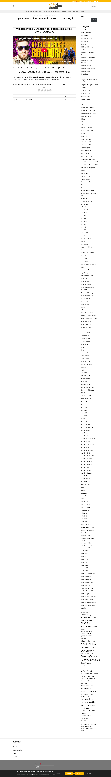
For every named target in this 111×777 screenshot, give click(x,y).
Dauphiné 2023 (85, 179)
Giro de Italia (84, 233)
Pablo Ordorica (87, 699)
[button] (87, 1)
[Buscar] (13, 6)
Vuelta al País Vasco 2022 (88, 602)
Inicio (27, 11)
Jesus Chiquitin (85, 673)
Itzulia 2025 (84, 258)
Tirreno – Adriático (86, 384)
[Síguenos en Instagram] (92, 1)
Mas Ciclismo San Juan (87, 686)
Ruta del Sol (84, 373)
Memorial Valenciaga (87, 293)
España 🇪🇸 (74, 1)
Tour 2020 (84, 404)
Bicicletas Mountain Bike (88, 68)
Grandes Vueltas (44, 11)
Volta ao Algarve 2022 (87, 538)
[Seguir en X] (94, 1)
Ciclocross (37, 15)
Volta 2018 (84, 513)
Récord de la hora (86, 361)
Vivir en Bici (83, 720)
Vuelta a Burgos (85, 585)
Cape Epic (84, 87)
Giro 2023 (84, 221)
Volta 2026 (84, 522)
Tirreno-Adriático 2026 (87, 390)
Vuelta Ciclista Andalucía (88, 605)
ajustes (58, 773)
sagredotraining (88, 705)
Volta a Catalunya (86, 524)
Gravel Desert (85, 244)
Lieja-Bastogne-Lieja (87, 273)
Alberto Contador (84, 612)
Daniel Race (85, 638)
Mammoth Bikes (86, 681)
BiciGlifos (85, 623)
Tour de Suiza (85, 467)
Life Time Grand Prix (87, 276)
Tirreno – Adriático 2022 (88, 387)
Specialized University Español (89, 711)
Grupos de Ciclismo (87, 247)
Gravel (64, 11)
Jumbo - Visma (94, 673)
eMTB (82, 188)
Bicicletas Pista (85, 71)
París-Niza (84, 330)
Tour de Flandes (85, 430)
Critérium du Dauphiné (88, 168)
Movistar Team (88, 691)
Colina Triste (84, 136)
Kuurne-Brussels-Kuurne (88, 264)
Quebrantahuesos (86, 353)
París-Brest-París (86, 327)
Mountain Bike (55, 11)
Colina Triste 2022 (86, 142)
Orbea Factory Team (85, 696)
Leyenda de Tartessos (87, 270)
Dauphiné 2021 (85, 176)
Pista (69, 11)
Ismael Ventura (85, 668)
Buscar (82, 16)
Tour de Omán (85, 447)
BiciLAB (84, 626)
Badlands (83, 44)
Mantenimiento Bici (86, 284)
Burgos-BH (83, 629)
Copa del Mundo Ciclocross (47, 15)
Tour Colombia (85, 424)
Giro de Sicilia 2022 (86, 238)
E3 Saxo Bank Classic (87, 182)
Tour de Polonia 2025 (87, 456)
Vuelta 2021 (84, 559)
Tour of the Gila (85, 481)
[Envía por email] (44, 90)
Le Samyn (83, 267)
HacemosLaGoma (90, 659)
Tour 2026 (84, 421)
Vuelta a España (85, 594)
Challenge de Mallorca (87, 107)
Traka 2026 (84, 493)
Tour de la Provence (87, 436)
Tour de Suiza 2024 (86, 470)
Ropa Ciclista (84, 367)
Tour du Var (84, 476)
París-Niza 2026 (85, 341)
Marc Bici (84, 683)
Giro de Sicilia (85, 235)
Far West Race (85, 204)
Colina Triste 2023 (86, 145)
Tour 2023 (84, 413)
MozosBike (84, 694)
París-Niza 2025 (85, 338)
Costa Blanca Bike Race (88, 159)
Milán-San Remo (86, 298)
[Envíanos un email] (95, 1)
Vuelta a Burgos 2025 (87, 591)
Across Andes (85, 30)
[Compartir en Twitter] (41, 90)
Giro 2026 (84, 230)
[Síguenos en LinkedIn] (97, 1)
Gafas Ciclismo (85, 207)
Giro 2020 (84, 213)
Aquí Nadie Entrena (87, 620)
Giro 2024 (84, 224)
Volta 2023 (84, 519)
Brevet (83, 77)
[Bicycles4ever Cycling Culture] (55, 6)
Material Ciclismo (78, 11)
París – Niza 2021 (86, 324)
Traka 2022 (84, 490)
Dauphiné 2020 (85, 173)
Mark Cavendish (68, 100)
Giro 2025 (84, 227)
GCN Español (87, 650)
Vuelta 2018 (84, 551)
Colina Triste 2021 (86, 139)
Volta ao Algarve (86, 535)
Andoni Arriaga (86, 614)
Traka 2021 (84, 487)
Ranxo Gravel (85, 358)
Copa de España (85, 148)
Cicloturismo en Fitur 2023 (23, 100)
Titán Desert (84, 393)
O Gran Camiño (85, 310)
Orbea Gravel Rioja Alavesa (89, 318)
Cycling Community (86, 635)
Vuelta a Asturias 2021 (87, 579)
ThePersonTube (87, 716)
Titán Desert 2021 (86, 396)
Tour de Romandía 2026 (88, 464)
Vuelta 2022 (84, 562)
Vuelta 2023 (84, 565)
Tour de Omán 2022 (87, 450)
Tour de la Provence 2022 (88, 439)
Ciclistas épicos (86, 634)
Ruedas (83, 370)
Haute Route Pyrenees (87, 250)
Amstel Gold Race (86, 33)
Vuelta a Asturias (86, 576)
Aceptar (69, 773)
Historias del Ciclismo (87, 253)
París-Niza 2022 (85, 333)
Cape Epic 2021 (85, 90)
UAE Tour (83, 499)
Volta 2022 (84, 516)
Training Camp (85, 484)
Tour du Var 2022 (86, 479)
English (80, 1)
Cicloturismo (84, 125)
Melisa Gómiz (86, 688)
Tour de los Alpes (86, 441)
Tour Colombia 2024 (87, 427)
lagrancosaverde (87, 676)
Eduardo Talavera (88, 641)
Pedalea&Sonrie (84, 702)
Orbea (91, 694)
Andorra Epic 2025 (86, 38)
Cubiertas (84, 170)
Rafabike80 (93, 702)
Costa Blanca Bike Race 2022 (89, 165)
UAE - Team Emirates (87, 718)
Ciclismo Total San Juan (87, 631)
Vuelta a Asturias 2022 (87, 582)
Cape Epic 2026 (85, 99)
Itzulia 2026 (84, 261)
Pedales (83, 347)
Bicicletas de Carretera (87, 50)
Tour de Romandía (86, 459)
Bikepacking (84, 74)
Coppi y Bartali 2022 (87, 156)
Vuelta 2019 (84, 554)
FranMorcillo (94, 647)
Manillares (84, 278)
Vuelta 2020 (84, 556)
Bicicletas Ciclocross (87, 47)
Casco (82, 105)
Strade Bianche (85, 379)
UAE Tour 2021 (85, 502)
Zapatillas (83, 608)
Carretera (33, 11)
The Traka (84, 381)
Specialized (85, 708)
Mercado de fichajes (87, 296)
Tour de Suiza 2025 (86, 473)
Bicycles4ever (52, 23)
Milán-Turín (84, 301)
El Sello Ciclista (88, 644)
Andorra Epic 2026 (86, 41)
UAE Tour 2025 (85, 507)
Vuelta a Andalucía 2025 (88, 574)
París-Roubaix (85, 344)
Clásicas (83, 133)
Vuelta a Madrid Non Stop (88, 596)
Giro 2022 (84, 218)
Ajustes (89, 773)
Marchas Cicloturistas (87, 287)
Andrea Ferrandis (88, 617)
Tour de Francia (85, 433)
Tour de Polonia (85, 453)
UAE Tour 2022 (85, 504)
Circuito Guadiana (86, 128)
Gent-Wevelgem (85, 210)
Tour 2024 (84, 416)
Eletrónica (84, 185)
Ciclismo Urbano (86, 116)
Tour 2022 (84, 410)
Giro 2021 (84, 215)
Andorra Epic (85, 35)
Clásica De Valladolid (87, 130)
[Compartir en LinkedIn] (50, 90)
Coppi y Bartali (85, 153)
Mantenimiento (85, 281)
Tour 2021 (84, 407)
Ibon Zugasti (86, 663)
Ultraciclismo (85, 510)
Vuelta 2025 (84, 571)
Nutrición (83, 307)
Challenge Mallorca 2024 (88, 113)
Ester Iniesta (85, 647)
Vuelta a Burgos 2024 (87, 588)
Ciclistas (83, 119)
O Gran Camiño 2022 (87, 313)
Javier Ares (86, 670)
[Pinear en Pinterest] (47, 90)
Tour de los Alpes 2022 (87, 444)
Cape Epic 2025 (85, 96)
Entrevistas (84, 198)
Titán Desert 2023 (86, 399)
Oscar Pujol (64, 96)
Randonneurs (85, 356)
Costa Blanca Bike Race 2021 (89, 162)
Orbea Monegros (86, 321)
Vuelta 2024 (84, 568)
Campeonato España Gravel (89, 85)
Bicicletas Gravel (86, 65)
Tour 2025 (84, 419)
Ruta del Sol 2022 (86, 376)
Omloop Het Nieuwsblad (88, 316)
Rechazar (79, 773)
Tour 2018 (84, 401)
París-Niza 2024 (85, 336)
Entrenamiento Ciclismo (88, 190)
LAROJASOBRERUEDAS (88, 679)
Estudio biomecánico (87, 201)
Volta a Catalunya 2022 (88, 527)
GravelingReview (89, 656)
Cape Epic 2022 (85, 93)
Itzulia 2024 (84, 256)
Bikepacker (92, 627)
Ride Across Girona (86, 364)
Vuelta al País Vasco (87, 599)
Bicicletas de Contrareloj (88, 58)
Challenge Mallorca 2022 (88, 110)
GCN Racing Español (87, 653)
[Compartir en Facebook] (38, 90)
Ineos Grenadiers (85, 666)
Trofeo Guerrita (85, 496)
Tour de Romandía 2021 (88, 461)
